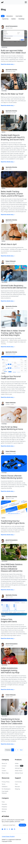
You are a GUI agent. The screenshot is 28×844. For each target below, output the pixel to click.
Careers (4, 770)
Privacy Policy (5, 782)
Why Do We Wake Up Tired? (12, 94)
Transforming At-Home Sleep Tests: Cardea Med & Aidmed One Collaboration (11, 721)
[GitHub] (14, 829)
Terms (3, 784)
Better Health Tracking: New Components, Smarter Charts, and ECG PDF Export (12, 193)
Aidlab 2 (17, 766)
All (2, 16)
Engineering (5, 19)
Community (18, 782)
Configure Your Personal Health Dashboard (11, 377)
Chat (16, 784)
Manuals (17, 786)
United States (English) (8, 836)
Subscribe (22, 825)
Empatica (4, 806)
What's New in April (8, 244)
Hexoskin (4, 804)
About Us (4, 763)
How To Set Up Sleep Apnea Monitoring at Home (12, 428)
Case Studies (19, 16)
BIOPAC (4, 811)
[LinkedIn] (4, 829)
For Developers (6, 789)
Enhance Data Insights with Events (9, 620)
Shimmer (4, 809)
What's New (5, 773)
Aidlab (16, 763)
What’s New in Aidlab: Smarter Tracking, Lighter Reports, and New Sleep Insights (13, 332)
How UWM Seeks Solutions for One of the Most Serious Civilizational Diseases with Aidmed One (11, 567)
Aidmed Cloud (19, 773)
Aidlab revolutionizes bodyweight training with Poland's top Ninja (10, 670)
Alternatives (9, 16)
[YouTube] (2, 829)
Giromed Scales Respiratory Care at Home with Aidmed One (13, 286)
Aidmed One (18, 768)
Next (21, 750)
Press (3, 768)
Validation (4, 786)
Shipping (17, 789)
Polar (3, 802)
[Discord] (12, 829)
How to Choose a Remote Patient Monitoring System (11, 476)
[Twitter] (7, 829)
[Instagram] (9, 829)
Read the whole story (7, 64)
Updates (13, 19)
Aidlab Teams (18, 770)
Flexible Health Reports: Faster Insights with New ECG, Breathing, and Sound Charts (13, 137)
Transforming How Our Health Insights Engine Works (13, 522)
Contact (4, 766)
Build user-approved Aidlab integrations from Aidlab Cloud (13, 51)
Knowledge (21, 19)
